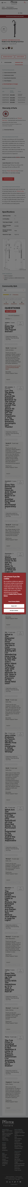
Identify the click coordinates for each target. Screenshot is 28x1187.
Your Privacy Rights (14, 601)
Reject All (14, 606)
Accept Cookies (14, 610)
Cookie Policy (13, 594)
